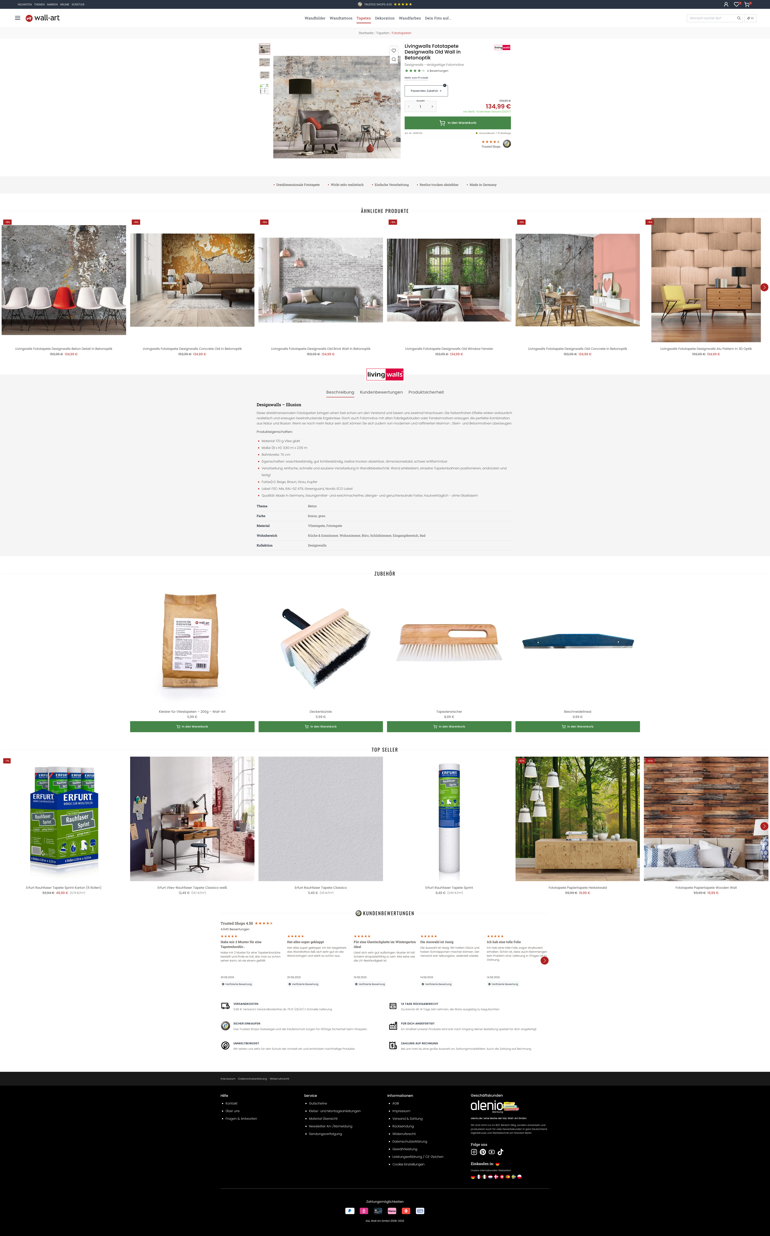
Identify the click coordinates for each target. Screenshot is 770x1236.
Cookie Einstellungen (408, 1164)
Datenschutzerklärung (252, 1079)
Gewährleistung (404, 1149)
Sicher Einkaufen (246, 1023)
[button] (337, 107)
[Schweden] (514, 1177)
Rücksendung (403, 1126)
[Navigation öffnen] (18, 18)
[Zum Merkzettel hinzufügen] (394, 50)
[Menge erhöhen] (432, 106)
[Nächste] (764, 287)
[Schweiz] (502, 1177)
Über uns (233, 1111)
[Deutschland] (473, 1177)
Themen (39, 4)
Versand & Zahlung (407, 1118)
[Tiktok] (500, 1152)
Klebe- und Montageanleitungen (335, 1111)
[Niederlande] (490, 1177)
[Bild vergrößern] (394, 59)
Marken (52, 4)
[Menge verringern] (408, 106)
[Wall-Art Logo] (43, 18)
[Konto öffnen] (726, 4)
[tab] (340, 392)
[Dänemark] (496, 1177)
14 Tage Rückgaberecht (419, 1004)
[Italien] (484, 1177)
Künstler (78, 4)
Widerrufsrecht (279, 1079)
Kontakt (231, 1103)
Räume (64, 4)
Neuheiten (25, 4)
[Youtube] (491, 1152)
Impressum (228, 1079)
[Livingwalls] (498, 48)
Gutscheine (318, 1103)
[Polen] (519, 1177)
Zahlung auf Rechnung (419, 1043)
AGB (395, 1103)
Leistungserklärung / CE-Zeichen (418, 1156)
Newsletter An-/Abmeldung (330, 1126)
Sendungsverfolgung (325, 1134)
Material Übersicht (323, 1118)
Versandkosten (245, 1004)
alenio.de (476, 1118)
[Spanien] (508, 1177)
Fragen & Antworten (241, 1118)
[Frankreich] (479, 1177)
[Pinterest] (483, 1152)
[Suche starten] (739, 18)
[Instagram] (474, 1152)
